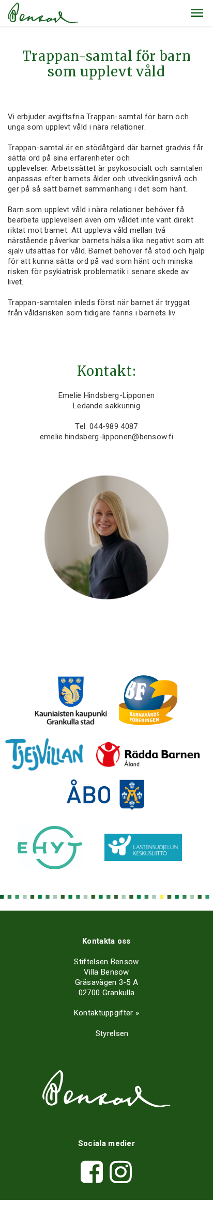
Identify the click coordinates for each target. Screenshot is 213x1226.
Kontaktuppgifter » (106, 1012)
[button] (197, 13)
